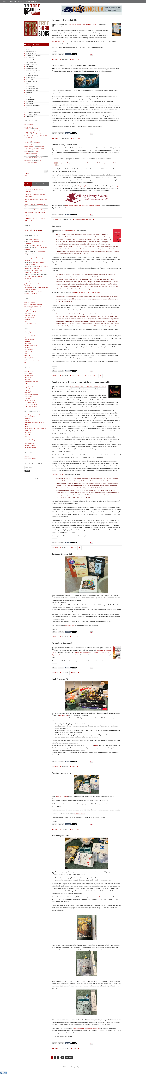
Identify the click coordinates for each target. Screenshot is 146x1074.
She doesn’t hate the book (58, 41)
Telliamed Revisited (30, 402)
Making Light (28, 351)
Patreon (96, 745)
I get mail (27, 215)
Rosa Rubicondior (29, 317)
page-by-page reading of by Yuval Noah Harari (83, 24)
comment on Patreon (97, 897)
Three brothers (29, 207)
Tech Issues (21, 1)
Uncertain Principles (30, 447)
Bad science (75, 376)
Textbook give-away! (60, 835)
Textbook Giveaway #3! (62, 553)
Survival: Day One (29, 127)
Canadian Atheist (29, 308)
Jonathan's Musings (32, 81)
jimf (26, 284)
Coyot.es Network (29, 371)
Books (73, 59)
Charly (34, 138)
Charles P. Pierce (29, 339)
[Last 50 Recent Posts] (29, 124)
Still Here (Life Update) (31, 162)
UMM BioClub (63, 715)
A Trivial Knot (30, 47)
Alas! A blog (28, 332)
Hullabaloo (28, 343)
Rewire (26, 353)
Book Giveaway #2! (60, 678)
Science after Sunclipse (31, 394)
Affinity (28, 49)
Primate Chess (30, 99)
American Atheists (30, 302)
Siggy (37, 155)
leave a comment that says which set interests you (86, 1028)
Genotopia (27, 379)
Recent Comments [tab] (37, 183)
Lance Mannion (29, 349)
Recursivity (29, 103)
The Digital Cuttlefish (32, 114)
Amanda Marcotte (30, 334)
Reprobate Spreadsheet (33, 105)
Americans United (30, 336)
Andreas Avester (31, 53)
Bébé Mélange (37, 142)
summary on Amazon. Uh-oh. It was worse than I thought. (89, 292)
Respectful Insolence (30, 438)
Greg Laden (28, 432)
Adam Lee (39, 160)
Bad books (56, 225)
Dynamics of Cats (29, 430)
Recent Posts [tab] (27, 183)
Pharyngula (29, 97)
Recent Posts (34, 1)
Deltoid (27, 424)
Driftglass (27, 341)
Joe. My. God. (28, 347)
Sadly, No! (27, 355)
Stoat (26, 442)
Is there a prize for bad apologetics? (35, 204)
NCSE (26, 383)
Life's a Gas (29, 84)
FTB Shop (27, 1)
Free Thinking (28, 314)
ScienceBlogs (28, 396)
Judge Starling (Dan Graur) (32, 381)
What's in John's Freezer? (32, 406)
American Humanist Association (33, 304)
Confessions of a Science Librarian (34, 422)
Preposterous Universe (31, 387)
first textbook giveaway (62, 796)
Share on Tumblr (68, 54)
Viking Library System (83, 186)
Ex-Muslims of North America (33, 312)
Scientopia (27, 398)
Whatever (27, 363)
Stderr (28, 108)
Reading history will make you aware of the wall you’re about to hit (81, 381)
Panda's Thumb (29, 385)
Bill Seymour (30, 58)
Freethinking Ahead (32, 68)
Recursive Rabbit (29, 287)
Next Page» (69, 1057)
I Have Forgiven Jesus (32, 75)
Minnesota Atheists (30, 315)
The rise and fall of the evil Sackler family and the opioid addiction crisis (36, 131)
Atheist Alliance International (33, 306)
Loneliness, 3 (28, 145)
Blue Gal (27, 338)
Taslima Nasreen (31, 110)
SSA (26, 321)
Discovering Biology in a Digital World (35, 428)
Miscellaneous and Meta (84, 219)
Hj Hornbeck (41, 146)
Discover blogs (29, 375)
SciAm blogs (28, 391)
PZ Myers (36, 128)
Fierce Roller (29, 66)
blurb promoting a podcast (68, 230)
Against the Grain (31, 51)
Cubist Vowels (30, 60)
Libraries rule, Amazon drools (65, 144)
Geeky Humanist (31, 73)
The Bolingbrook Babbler (33, 112)
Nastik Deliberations (32, 90)
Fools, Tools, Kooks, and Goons (89, 376)
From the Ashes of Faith (33, 71)
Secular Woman (29, 357)
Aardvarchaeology (30, 417)
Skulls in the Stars (30, 400)
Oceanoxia (29, 92)
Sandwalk (27, 319)
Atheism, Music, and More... (34, 55)
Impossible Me (30, 77)
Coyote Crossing (29, 373)
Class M (27, 420)
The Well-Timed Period (31, 404)
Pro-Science (29, 101)
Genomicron (28, 377)
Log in (26, 175)
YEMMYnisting (30, 116)
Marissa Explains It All (32, 88)
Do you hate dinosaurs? (62, 643)
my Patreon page (69, 625)
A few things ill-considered (32, 415)
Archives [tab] (45, 183)
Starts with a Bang (30, 440)
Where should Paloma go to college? (35, 212)
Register (27, 173)
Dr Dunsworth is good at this (64, 19)
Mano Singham (30, 86)
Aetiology (27, 418)
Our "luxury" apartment (31, 153)
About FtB (5, 1)
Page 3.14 (27, 436)
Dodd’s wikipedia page (58, 474)
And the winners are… (61, 772)
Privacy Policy (13, 1)
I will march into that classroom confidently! (36, 276)
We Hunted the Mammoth (32, 361)
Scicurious (27, 392)
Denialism (27, 426)
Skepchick (27, 456)
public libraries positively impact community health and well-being (82, 205)
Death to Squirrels (31, 64)
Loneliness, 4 (28, 141)
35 (62, 1057)
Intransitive (29, 79)
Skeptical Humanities (30, 359)
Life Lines (27, 434)
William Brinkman (43, 163)
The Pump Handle (30, 445)
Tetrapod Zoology (29, 444)
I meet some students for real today (35, 210)
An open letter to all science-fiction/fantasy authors (74, 65)
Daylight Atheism (31, 62)
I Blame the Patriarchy (31, 345)
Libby (116, 186)
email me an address (79, 814)
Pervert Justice (30, 95)
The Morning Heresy (30, 323)
